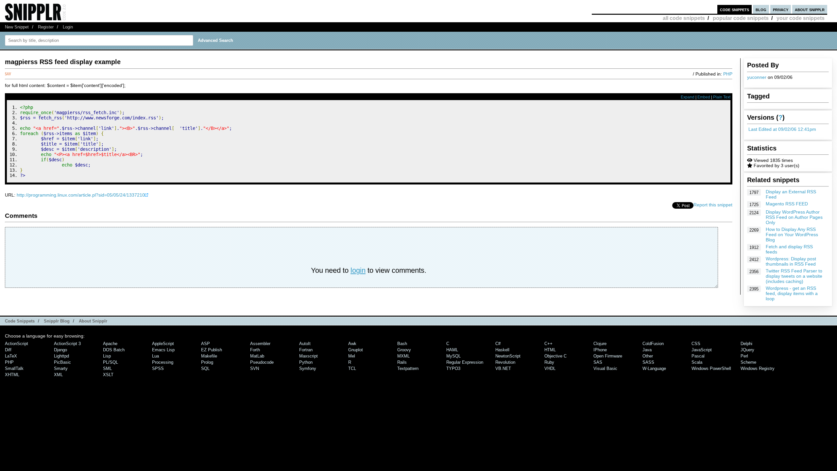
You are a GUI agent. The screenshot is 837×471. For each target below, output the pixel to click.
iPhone (600, 349)
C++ (548, 343)
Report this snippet (712, 204)
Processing (162, 362)
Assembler (260, 343)
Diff (8, 349)
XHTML (12, 374)
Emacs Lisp (163, 349)
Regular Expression (464, 362)
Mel (351, 356)
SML (107, 368)
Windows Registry (758, 368)
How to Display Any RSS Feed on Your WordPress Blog (792, 234)
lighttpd (61, 356)
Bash (402, 343)
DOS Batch (114, 349)
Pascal (698, 356)
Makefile (209, 356)
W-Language (654, 368)
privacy (780, 9)
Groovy (404, 349)
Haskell (502, 349)
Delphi (746, 343)
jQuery (747, 349)
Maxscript (308, 356)
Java (647, 349)
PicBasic (62, 362)
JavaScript (702, 349)
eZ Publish (211, 349)
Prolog (207, 362)
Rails (402, 362)
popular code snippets (741, 18)
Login (68, 27)
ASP (205, 343)
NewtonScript (508, 356)
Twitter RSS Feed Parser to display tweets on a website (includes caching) (794, 276)
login (358, 270)
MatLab (257, 356)
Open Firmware (607, 356)
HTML (550, 349)
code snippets (734, 9)
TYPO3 (453, 368)
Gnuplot (355, 349)
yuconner (756, 77)
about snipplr (810, 9)
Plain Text (721, 97)
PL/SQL (110, 362)
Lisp (107, 356)
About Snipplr (93, 321)
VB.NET (503, 368)
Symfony (307, 368)
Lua (155, 356)
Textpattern (407, 368)
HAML (452, 349)
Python (306, 362)
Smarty (61, 368)
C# (498, 343)
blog (761, 9)
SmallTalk (14, 368)
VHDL (549, 368)
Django (60, 349)
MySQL (453, 356)
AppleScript (163, 343)
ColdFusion (653, 343)
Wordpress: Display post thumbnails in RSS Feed (791, 261)
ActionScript (16, 343)
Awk (352, 343)
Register (46, 27)
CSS (696, 343)
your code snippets (801, 18)
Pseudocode (262, 362)
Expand (687, 97)
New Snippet (17, 27)
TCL (352, 368)
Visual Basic (605, 368)
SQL (205, 368)
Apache (110, 343)
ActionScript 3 (67, 343)
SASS (648, 362)
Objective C (555, 356)
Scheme (748, 362)
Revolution (505, 362)
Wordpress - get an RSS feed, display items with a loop (792, 293)
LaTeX (11, 356)
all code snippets (684, 18)
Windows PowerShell (711, 368)
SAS (597, 362)
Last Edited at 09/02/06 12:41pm (782, 129)
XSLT (108, 374)
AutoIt (305, 343)
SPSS (158, 368)
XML (58, 374)
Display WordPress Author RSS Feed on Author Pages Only (794, 217)
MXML (403, 356)
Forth (255, 349)
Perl (744, 356)
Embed (703, 97)
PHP (727, 74)
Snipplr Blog (57, 321)
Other (647, 356)
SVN (254, 368)
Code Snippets (20, 321)
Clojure (599, 343)
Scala (697, 362)
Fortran (306, 349)
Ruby (549, 362)
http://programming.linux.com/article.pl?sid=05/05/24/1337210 (81, 195)
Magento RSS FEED (787, 203)
